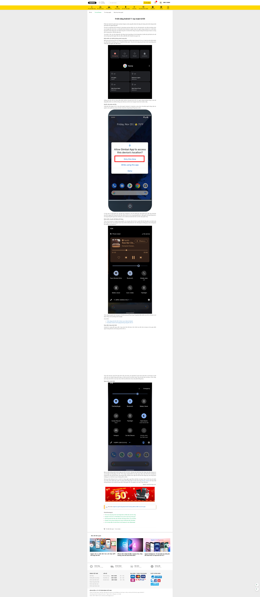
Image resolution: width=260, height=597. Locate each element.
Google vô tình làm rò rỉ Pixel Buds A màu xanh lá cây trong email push (120, 515)
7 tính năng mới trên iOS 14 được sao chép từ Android (120, 321)
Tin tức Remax (98, 12)
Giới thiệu (92, 574)
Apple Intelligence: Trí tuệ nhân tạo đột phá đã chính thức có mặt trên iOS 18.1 (157, 553)
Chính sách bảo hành (94, 578)
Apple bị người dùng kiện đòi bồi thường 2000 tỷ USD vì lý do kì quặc (129, 505)
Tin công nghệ (107, 12)
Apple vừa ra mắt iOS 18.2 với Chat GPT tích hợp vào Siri (102, 553)
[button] (91, 544)
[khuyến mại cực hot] (130, 493)
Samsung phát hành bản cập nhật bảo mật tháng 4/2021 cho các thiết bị (120, 517)
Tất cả (90, 12)
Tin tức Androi (117, 527)
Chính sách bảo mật (94, 582)
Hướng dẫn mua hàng (94, 576)
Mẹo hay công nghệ (118, 12)
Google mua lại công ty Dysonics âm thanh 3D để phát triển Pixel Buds (120, 519)
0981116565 (114, 574)
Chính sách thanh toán (94, 584)
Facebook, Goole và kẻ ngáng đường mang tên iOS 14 (120, 322)
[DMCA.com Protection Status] (160, 583)
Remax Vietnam (146, 479)
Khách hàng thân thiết (94, 580)
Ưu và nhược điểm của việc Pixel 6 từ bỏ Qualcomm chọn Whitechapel (120, 521)
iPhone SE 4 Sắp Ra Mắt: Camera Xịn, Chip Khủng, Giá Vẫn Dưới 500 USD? (130, 553)
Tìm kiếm (148, 2)
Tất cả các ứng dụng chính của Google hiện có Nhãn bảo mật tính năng (120, 513)
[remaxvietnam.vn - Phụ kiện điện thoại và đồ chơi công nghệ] (92, 2)
